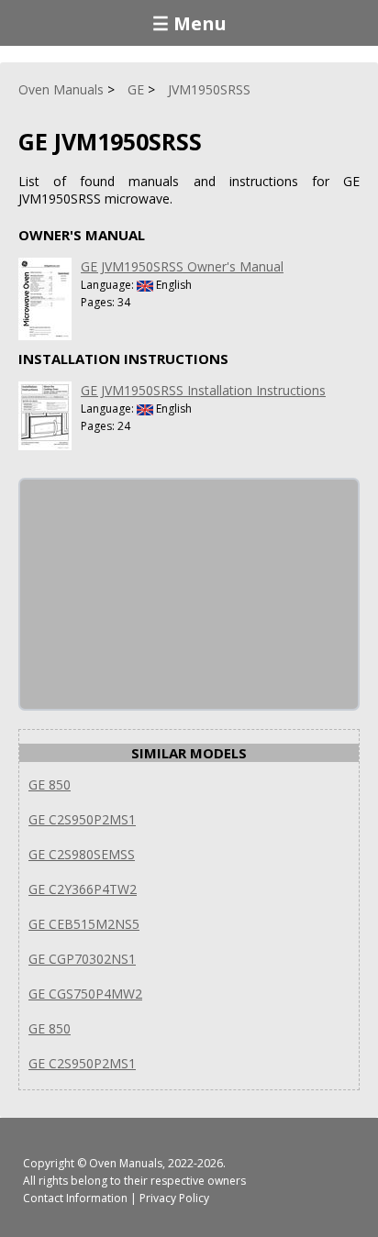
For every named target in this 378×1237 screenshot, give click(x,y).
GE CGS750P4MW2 (85, 993)
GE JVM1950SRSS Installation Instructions (203, 390)
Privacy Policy (174, 1198)
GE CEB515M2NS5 (83, 924)
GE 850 (49, 784)
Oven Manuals (125, 1163)
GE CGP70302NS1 (82, 958)
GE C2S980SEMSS (81, 854)
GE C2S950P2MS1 (82, 819)
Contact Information (75, 1198)
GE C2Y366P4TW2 (82, 889)
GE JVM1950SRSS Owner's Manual (182, 266)
